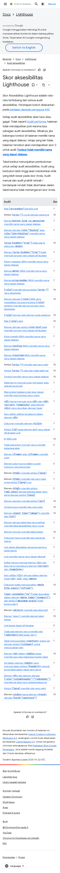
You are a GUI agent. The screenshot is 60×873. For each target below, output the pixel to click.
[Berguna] (39, 69)
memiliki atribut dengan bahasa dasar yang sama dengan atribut (25, 492)
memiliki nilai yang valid (30, 364)
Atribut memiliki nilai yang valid (25, 688)
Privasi (21, 857)
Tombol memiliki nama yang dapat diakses (26, 376)
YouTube (7, 832)
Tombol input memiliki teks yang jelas (23, 507)
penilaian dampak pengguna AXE (30, 109)
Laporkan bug (10, 776)
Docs (7, 14)
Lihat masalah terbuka (14, 782)
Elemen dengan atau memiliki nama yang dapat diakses (24, 233)
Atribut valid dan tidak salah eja (26, 370)
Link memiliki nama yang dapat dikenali (25, 556)
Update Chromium (12, 796)
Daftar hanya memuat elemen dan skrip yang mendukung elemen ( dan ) (26, 566)
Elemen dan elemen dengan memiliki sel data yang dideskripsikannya (27, 679)
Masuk (52, 4)
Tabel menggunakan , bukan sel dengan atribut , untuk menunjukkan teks (27, 644)
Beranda (7, 59)
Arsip (5, 807)
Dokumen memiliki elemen (23, 423)
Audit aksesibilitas (16, 63)
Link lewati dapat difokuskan (19, 625)
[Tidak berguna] (44, 69)
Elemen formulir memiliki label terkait (23, 531)
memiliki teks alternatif (30, 610)
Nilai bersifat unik (21, 208)
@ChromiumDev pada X (15, 827)
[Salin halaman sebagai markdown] (44, 85)
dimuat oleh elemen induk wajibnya (27, 315)
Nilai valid (13, 321)
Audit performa (36, 121)
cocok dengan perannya (30, 214)
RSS (5, 843)
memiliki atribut (29, 472)
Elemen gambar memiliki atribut (24, 501)
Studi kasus (8, 802)
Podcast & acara (11, 812)
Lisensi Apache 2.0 (25, 741)
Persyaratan (9, 857)
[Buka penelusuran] (36, 4)
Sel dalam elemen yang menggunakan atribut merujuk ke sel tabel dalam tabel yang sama (27, 666)
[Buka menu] (5, 4)
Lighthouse (24, 14)
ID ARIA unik (10, 438)
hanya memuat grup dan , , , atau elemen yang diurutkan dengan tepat (26, 405)
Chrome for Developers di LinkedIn (21, 838)
